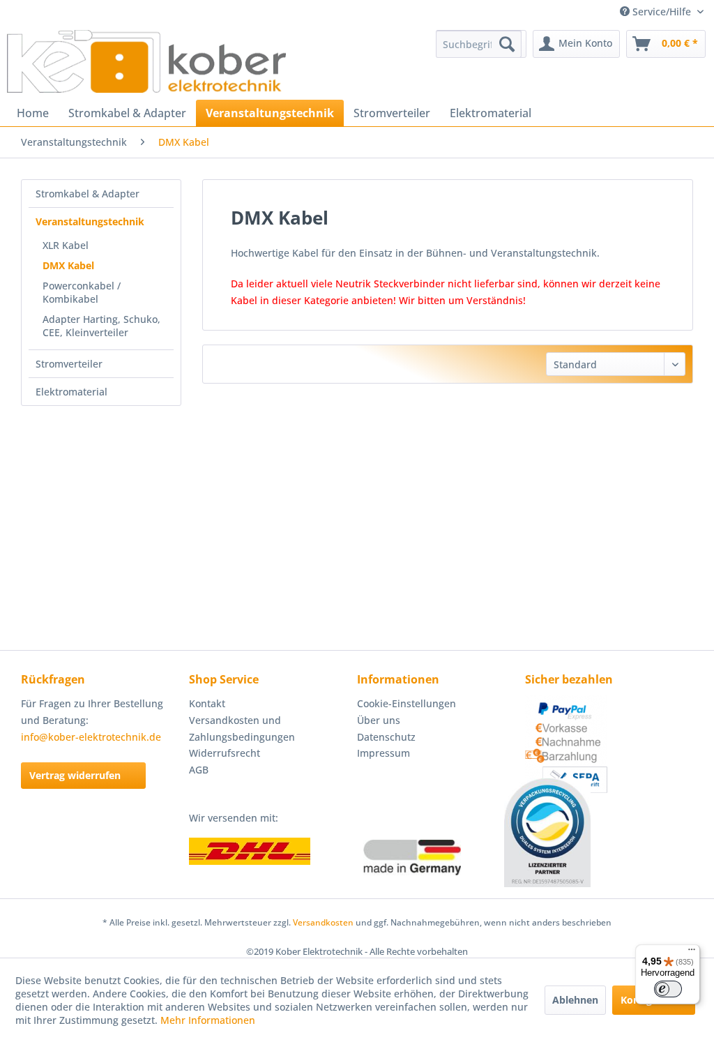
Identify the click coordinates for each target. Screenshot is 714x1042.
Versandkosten (323, 922)
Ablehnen (575, 999)
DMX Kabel (68, 265)
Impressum (383, 753)
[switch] (668, 989)
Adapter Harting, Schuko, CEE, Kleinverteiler (101, 325)
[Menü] (691, 952)
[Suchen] (507, 44)
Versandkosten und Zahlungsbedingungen (242, 728)
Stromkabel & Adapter (87, 193)
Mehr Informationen (207, 1020)
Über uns (378, 720)
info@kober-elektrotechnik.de (91, 736)
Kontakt (207, 703)
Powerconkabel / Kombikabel (82, 292)
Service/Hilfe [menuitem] (662, 11)
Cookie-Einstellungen (406, 703)
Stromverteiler (69, 363)
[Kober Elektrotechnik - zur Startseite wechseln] (146, 61)
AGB (198, 769)
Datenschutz (386, 736)
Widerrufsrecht (224, 753)
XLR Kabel (66, 245)
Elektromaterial (71, 391)
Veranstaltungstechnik (90, 221)
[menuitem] (479, 44)
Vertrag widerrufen (75, 775)
